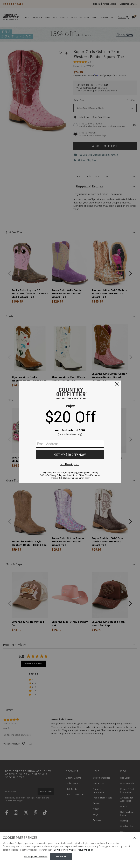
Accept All (61, 856)
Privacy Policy (85, 849)
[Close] (134, 837)
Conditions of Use (64, 849)
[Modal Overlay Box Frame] (70, 432)
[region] (70, 847)
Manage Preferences (35, 856)
